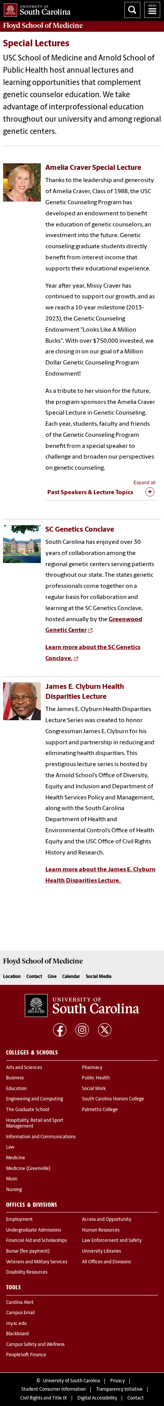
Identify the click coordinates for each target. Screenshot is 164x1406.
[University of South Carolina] (82, 1005)
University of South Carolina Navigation (152, 10)
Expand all (144, 482)
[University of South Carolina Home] (35, 8)
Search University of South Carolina (132, 10)
